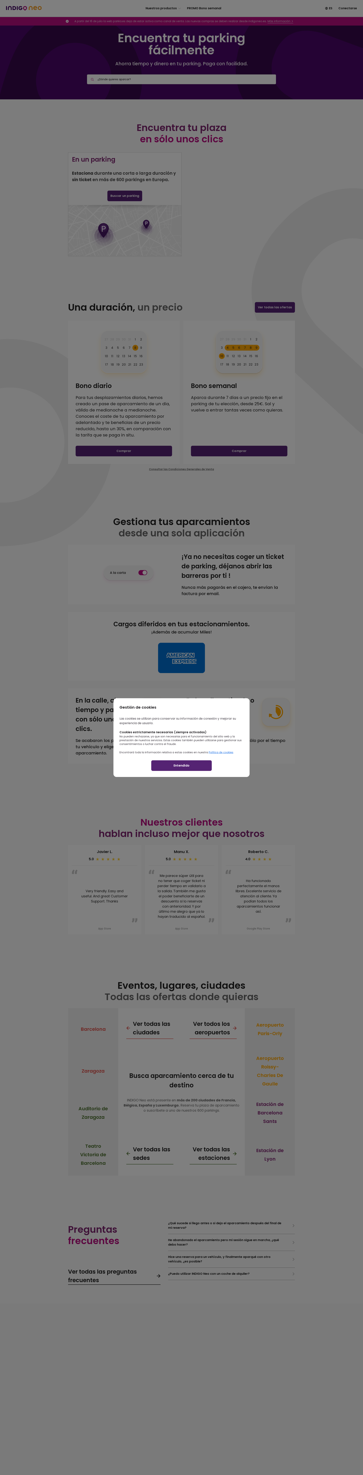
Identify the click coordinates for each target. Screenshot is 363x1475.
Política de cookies (221, 752)
